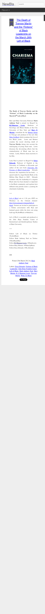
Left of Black (13, 271)
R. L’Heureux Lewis (23, 273)
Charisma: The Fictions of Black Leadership (23, 169)
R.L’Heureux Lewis (17, 125)
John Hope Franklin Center (27, 269)
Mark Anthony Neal (27, 262)
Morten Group (33, 132)
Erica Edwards (20, 266)
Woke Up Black (14, 137)
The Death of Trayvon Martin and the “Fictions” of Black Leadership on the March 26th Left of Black (23, 30)
